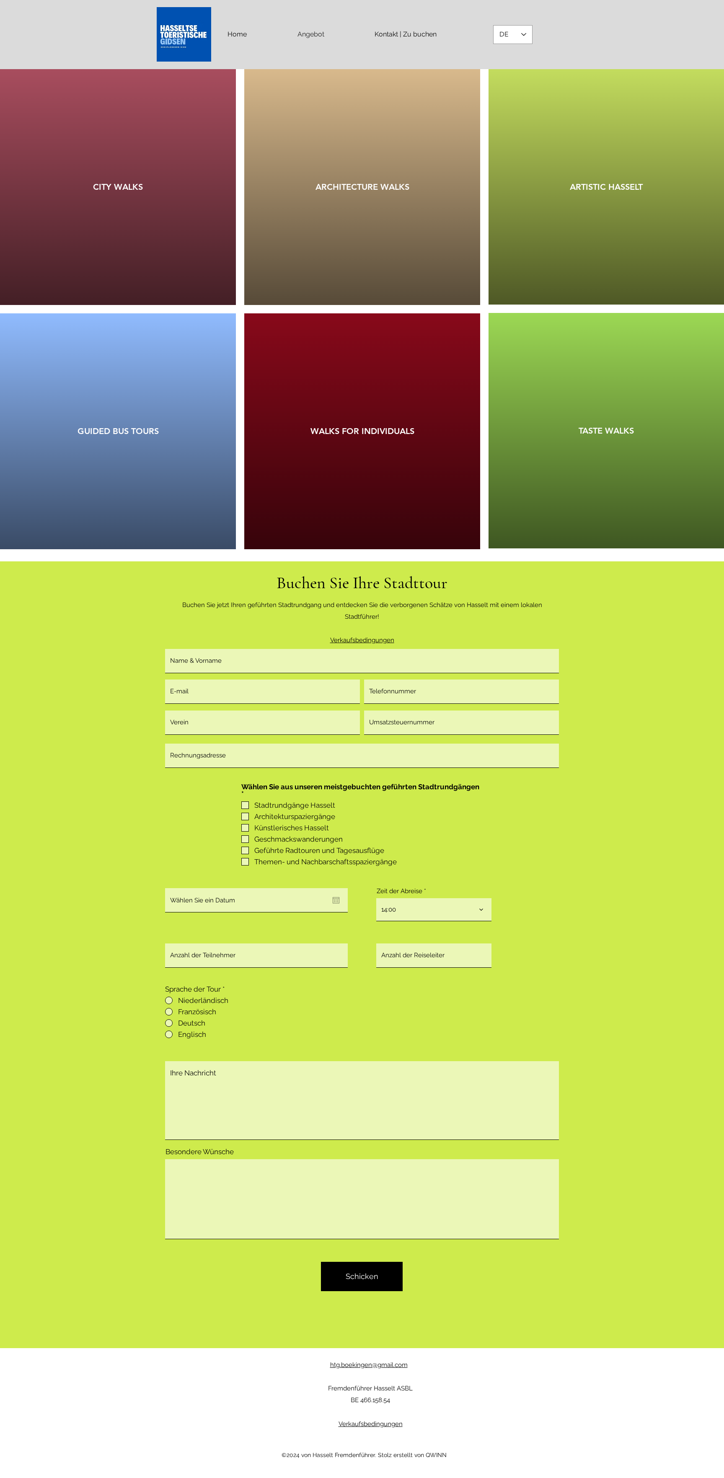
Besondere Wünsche (199, 1151)
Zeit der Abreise (399, 891)
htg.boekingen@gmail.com (369, 1365)
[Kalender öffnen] (336, 900)
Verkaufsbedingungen (371, 1424)
